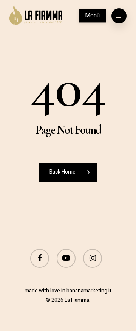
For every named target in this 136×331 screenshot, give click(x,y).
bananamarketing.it (88, 291)
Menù (92, 15)
